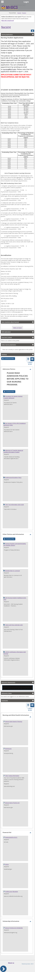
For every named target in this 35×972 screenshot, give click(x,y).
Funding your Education (11, 891)
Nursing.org (8, 748)
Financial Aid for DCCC (11, 837)
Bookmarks (5, 700)
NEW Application (6, 332)
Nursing (19, 13)
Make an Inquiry (17, 328)
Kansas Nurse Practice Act (12, 803)
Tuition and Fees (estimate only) (14, 625)
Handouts (4, 354)
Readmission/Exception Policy (13, 477)
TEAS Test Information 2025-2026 (14, 504)
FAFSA (7, 864)
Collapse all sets (30, 363)
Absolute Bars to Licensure (12, 571)
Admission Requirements (8, 682)
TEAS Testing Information (12, 775)
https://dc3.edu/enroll (7, 20)
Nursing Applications (7, 34)
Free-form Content (7, 337)
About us (11, 963)
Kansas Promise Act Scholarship (14, 928)
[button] (8, 358)
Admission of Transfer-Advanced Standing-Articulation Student (13, 451)
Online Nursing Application (9, 344)
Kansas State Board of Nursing (13, 721)
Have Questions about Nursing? (10, 322)
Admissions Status (7, 693)
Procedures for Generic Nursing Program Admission (12, 397)
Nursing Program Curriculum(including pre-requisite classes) (14, 544)
